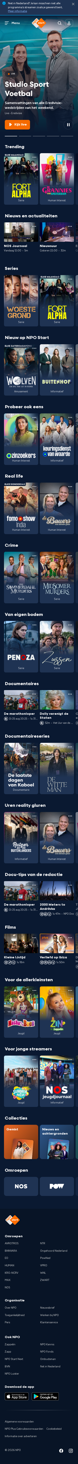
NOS (7, 1287)
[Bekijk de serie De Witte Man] (57, 768)
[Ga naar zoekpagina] (59, 23)
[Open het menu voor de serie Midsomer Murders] (70, 555)
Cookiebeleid (54, 1429)
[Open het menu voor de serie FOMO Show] (34, 486)
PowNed (45, 1258)
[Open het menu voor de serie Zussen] (70, 625)
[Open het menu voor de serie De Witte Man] (70, 746)
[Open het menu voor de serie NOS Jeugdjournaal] (70, 1059)
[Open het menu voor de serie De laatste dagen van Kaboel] (34, 746)
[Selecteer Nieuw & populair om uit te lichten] (67, 134)
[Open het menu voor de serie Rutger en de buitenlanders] (34, 816)
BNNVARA (11, 1250)
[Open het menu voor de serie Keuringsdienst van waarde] (70, 417)
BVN (7, 1366)
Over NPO (10, 1307)
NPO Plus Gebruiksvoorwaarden (24, 1429)
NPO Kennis (47, 1344)
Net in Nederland (50, 1366)
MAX (7, 1280)
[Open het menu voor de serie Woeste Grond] (34, 279)
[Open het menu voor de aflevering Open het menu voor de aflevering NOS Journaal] (34, 226)
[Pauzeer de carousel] (68, 125)
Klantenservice (49, 1322)
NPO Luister (12, 1373)
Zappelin (10, 1344)
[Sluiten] (73, 4)
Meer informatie (17, 11)
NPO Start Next (14, 1359)
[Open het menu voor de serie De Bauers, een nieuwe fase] (70, 486)
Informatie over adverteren (21, 1436)
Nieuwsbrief (47, 1307)
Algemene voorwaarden (19, 1421)
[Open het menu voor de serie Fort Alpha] (34, 157)
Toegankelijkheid (15, 1315)
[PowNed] (57, 1186)
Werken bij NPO (49, 1315)
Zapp (8, 1351)
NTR (42, 1243)
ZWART (44, 1280)
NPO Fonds (46, 1351)
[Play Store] (45, 1396)
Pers (7, 1322)
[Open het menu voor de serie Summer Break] (34, 1059)
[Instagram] (70, 1451)
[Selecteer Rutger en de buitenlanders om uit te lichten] (39, 134)
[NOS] (21, 1186)
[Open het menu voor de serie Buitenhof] (70, 348)
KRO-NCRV (11, 1273)
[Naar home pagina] (39, 23)
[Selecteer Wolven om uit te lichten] (25, 134)
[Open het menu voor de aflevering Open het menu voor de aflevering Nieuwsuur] (70, 226)
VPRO (43, 1265)
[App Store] (17, 1396)
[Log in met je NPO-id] (69, 23)
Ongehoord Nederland (53, 1250)
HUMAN (9, 1265)
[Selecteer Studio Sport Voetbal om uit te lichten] (11, 134)
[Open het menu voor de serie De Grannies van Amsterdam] (70, 157)
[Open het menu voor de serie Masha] (34, 990)
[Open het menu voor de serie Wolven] (34, 348)
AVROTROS (12, 1243)
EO (6, 1258)
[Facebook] (61, 1451)
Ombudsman (48, 1359)
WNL (43, 1273)
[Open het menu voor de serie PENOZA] (34, 625)
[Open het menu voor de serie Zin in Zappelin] (70, 990)
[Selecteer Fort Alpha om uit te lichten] (53, 134)
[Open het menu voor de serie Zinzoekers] (34, 417)
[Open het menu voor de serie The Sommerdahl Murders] (34, 555)
